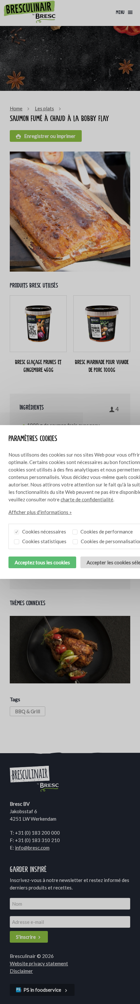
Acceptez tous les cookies (42, 562)
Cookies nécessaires (43, 531)
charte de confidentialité (87, 499)
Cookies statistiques (43, 541)
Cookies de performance (106, 531)
